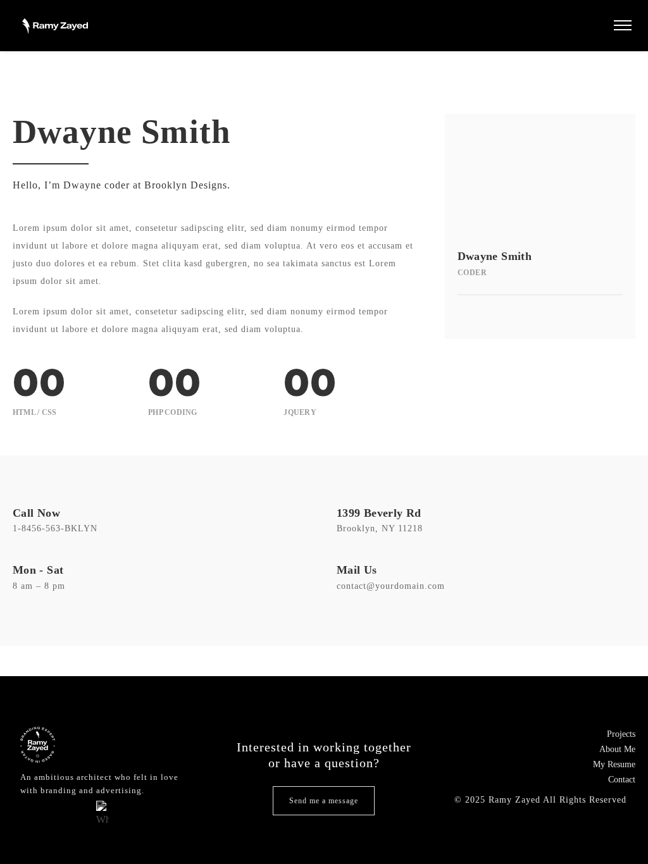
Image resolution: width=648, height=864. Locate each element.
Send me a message (323, 800)
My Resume (614, 764)
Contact (621, 779)
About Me (617, 749)
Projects (621, 734)
